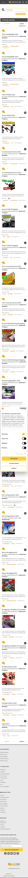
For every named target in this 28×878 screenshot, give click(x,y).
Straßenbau (3, 812)
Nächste (22, 23)
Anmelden (2, 771)
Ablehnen (14, 468)
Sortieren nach (22, 25)
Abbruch (2, 795)
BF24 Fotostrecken (4, 758)
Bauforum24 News (4, 752)
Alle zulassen (14, 458)
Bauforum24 (15, 2)
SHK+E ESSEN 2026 (8, 95)
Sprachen (8, 873)
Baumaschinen (3, 801)
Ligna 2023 (5, 724)
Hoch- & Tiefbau (3, 806)
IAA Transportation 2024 (10, 495)
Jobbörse (2, 808)
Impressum (2, 827)
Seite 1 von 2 (14, 23)
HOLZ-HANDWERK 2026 (10, 34)
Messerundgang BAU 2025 (11, 381)
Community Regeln (4, 786)
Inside (1, 780)
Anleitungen (3, 782)
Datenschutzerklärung (5, 829)
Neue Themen (3, 776)
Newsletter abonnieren (12, 849)
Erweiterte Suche (21, 14)
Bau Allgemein (3, 799)
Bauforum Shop (3, 760)
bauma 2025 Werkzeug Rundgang (13, 324)
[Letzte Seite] (26, 24)
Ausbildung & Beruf (4, 797)
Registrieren (3, 769)
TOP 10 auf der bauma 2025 (11, 266)
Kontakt (2, 824)
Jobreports (2, 810)
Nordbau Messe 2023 (9, 667)
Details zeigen (19, 453)
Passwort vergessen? (5, 773)
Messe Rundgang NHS (9, 552)
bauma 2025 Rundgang (10, 209)
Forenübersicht (3, 778)
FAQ (1, 784)
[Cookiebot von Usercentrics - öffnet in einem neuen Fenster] (20, 408)
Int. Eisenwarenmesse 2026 (11, 152)
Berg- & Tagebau (4, 803)
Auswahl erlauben (14, 463)
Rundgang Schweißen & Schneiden (14, 610)
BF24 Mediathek (4, 756)
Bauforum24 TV (3, 754)
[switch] (24, 438)
